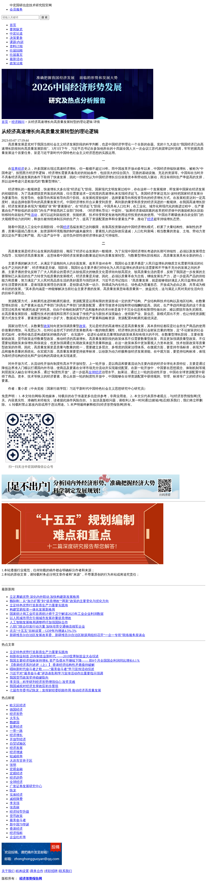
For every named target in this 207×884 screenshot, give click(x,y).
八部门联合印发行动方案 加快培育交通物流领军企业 (47, 626)
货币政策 (16, 816)
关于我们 (8, 871)
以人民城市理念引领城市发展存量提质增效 (40, 618)
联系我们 (65, 871)
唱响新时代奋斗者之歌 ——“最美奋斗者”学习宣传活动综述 (52, 669)
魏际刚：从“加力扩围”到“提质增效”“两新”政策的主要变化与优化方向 (59, 601)
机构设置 (22, 871)
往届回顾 (16, 50)
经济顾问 (18, 122)
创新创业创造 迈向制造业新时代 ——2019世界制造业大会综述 (54, 656)
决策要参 (16, 37)
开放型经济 (18, 739)
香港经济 (16, 828)
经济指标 (16, 833)
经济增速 (16, 752)
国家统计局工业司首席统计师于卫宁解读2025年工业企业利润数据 (57, 613)
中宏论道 (16, 33)
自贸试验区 (18, 743)
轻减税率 (16, 756)
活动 (34, 214)
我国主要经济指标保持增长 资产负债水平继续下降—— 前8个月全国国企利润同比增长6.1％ (75, 660)
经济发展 (16, 748)
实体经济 (16, 794)
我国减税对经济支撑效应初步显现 (34, 686)
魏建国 (14, 722)
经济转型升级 (19, 811)
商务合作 (36, 871)
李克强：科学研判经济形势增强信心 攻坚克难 (42, 682)
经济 (150, 219)
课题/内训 (16, 42)
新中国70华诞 (19, 824)
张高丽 (14, 807)
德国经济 (16, 709)
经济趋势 (16, 777)
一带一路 (16, 731)
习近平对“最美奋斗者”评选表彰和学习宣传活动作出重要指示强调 (56, 673)
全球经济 (95, 372)
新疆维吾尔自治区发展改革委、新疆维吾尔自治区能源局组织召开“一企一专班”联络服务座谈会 (77, 635)
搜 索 (44, 17)
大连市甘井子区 (21, 760)
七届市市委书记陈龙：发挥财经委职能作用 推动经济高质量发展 (55, 690)
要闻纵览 (16, 29)
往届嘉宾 (16, 55)
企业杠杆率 (18, 837)
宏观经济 (16, 773)
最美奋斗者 (18, 820)
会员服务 (16, 9)
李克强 (14, 803)
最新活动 (16, 59)
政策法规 (16, 63)
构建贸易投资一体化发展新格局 (32, 609)
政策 (47, 326)
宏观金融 (16, 769)
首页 (13, 25)
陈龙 (13, 790)
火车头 (14, 718)
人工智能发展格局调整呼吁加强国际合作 (39, 622)
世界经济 (17, 168)
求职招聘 (51, 871)
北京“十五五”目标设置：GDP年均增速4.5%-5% (43, 630)
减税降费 (16, 799)
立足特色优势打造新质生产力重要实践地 (39, 605)
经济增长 (16, 735)
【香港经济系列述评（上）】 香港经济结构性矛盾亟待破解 (52, 664)
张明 (13, 765)
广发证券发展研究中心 (26, 786)
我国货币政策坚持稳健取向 (29, 677)
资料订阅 (16, 46)
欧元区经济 (18, 705)
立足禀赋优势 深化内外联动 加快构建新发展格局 (44, 596)
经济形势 (16, 714)
